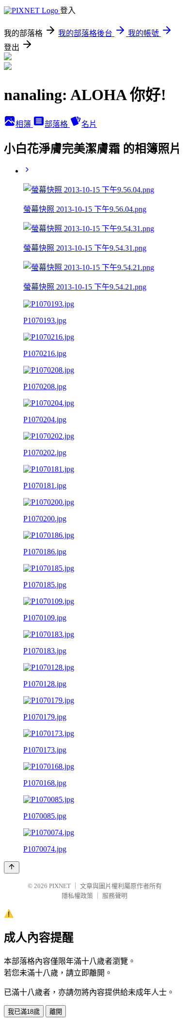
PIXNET (60, 886)
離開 (55, 1011)
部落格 (57, 124)
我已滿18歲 (24, 1011)
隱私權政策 (77, 895)
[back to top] (11, 867)
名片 (89, 124)
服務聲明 (114, 895)
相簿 (24, 124)
